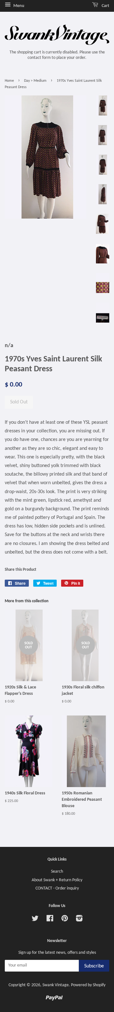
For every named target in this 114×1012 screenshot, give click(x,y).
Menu (18, 5)
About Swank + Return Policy (57, 880)
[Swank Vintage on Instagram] (79, 920)
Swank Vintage (55, 985)
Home (9, 81)
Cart (105, 5)
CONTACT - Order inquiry (57, 888)
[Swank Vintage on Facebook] (50, 920)
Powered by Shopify (88, 985)
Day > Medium (35, 81)
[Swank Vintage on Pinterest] (64, 920)
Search (57, 871)
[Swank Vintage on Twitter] (35, 920)
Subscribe (94, 966)
